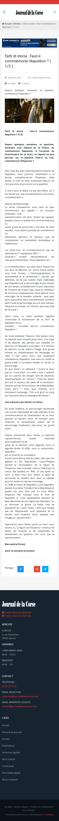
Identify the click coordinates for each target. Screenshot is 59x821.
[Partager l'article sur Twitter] (45, 569)
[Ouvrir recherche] (4, 12)
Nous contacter (10, 779)
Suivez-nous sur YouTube (17, 615)
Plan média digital (11, 772)
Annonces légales (11, 752)
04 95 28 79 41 (9, 686)
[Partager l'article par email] (37, 569)
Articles (17, 23)
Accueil (8, 23)
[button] (8, 111)
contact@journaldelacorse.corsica (19, 706)
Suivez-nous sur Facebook (18, 612)
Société (12, 83)
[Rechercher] (55, 12)
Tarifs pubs (8, 766)
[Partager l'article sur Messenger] (29, 567)
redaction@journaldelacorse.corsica (20, 696)
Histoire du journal (11, 732)
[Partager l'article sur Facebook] (20, 569)
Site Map (8, 807)
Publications (8, 745)
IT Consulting (48, 814)
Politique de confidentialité (42, 807)
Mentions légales (21, 807)
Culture (26, 83)
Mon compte (8, 759)
